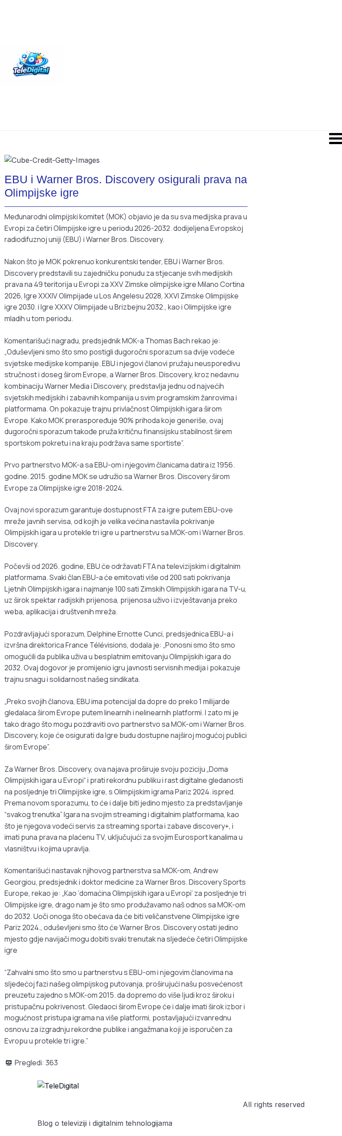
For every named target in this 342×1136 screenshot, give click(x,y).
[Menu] (171, 138)
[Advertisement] (202, 64)
